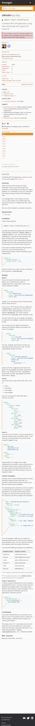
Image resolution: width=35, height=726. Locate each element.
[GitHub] (32, 718)
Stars (3, 70)
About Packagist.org (6, 717)
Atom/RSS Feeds (5, 719)
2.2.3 (3, 153)
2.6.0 (3, 144)
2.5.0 (3, 146)
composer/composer (10, 101)
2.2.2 (3, 156)
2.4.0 (3, 148)
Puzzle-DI (20, 179)
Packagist (7, 2)
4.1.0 (3, 136)
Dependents (6, 66)
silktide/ (6, 15)
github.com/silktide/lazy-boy (11, 54)
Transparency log (7, 58)
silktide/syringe (8, 96)
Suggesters (5, 68)
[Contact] (24, 718)
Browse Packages (6, 725)
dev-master (5, 132)
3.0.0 (3, 141)
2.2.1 (3, 158)
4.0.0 (3, 139)
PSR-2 (14, 624)
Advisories (5, 78)
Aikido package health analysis (11, 80)
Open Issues (6, 72)
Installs (4, 64)
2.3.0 (3, 151)
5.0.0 (3, 134)
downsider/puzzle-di (10, 107)
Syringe (4, 179)
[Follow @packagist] (28, 718)
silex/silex (7, 94)
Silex (27, 177)
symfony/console (9, 118)
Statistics (3, 723)
